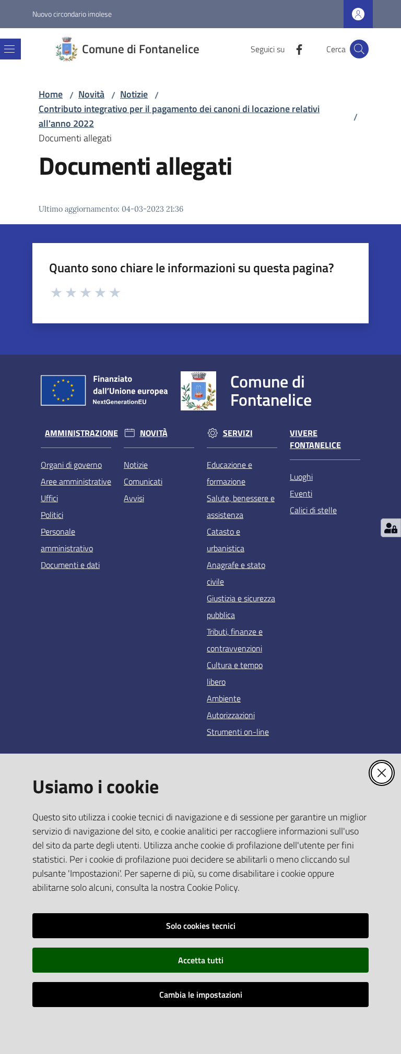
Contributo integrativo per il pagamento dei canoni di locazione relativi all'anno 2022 (179, 116)
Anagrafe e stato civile (236, 573)
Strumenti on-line (238, 731)
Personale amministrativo (67, 539)
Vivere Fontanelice (315, 439)
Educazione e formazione (229, 473)
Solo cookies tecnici (200, 925)
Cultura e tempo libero (235, 673)
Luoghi (301, 476)
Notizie (134, 94)
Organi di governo (71, 464)
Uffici (49, 498)
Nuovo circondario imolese (72, 13)
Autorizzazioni (231, 715)
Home (51, 94)
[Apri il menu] (9, 49)
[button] (359, 49)
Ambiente (224, 698)
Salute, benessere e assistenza (241, 506)
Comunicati (143, 481)
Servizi (238, 433)
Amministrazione (81, 433)
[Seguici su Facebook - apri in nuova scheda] (295, 48)
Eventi (301, 493)
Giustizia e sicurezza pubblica (241, 606)
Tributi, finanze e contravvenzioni (235, 640)
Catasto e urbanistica (225, 539)
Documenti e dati (70, 565)
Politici (52, 514)
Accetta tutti (200, 960)
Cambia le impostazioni (200, 994)
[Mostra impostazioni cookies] (391, 527)
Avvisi (134, 498)
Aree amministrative (76, 481)
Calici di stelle (313, 510)
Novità (91, 94)
